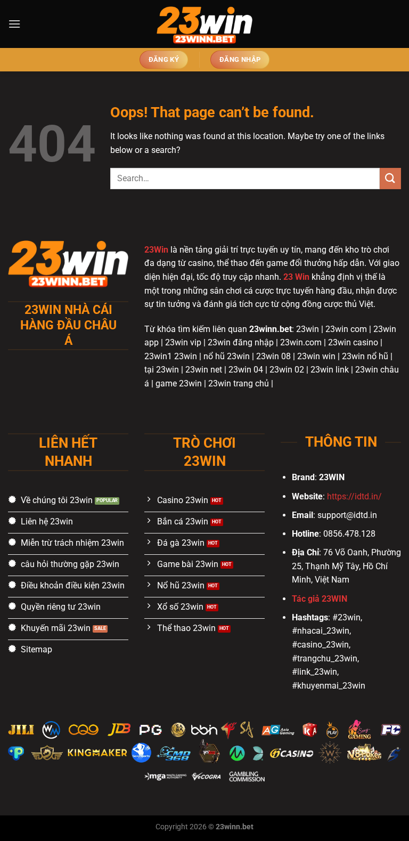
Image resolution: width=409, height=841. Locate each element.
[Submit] (390, 178)
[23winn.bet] (204, 24)
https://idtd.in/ (354, 496)
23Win (156, 250)
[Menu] (14, 24)
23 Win (296, 277)
